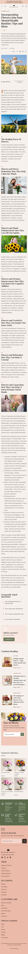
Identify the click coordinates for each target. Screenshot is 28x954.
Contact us (9, 639)
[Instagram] (5, 857)
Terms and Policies (14, 948)
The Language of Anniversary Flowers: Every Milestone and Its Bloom (18, 700)
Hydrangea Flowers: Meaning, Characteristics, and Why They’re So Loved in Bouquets (19, 680)
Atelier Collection (5, 870)
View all (3, 755)
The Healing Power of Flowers (19, 81)
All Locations (4, 937)
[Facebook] (2, 857)
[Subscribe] (22, 734)
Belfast (3, 935)
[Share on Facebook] (17, 51)
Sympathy (3, 892)
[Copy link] (25, 51)
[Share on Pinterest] (20, 51)
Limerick (3, 932)
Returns (3, 913)
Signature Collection (6, 865)
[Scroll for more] (24, 82)
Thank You (4, 889)
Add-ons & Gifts (5, 876)
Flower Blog (4, 908)
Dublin (2, 924)
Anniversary (4, 886)
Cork (2, 927)
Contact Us (4, 916)
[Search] (5, 6)
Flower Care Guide (6, 911)
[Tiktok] (8, 857)
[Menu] (2, 6)
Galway (3, 929)
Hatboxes (3, 868)
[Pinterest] (10, 857)
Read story (16, 667)
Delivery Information (6, 902)
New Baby (4, 895)
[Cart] (26, 6)
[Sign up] (24, 841)
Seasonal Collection (6, 873)
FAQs (2, 905)
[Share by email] (23, 51)
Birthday (3, 884)
